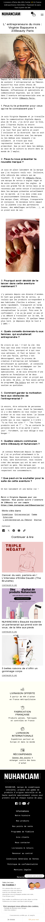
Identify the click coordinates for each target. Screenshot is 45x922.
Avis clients (22, 837)
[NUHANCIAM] (13, 14)
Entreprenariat (22, 514)
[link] (16, 803)
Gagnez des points (21, 757)
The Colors (20, 382)
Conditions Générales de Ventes (22, 859)
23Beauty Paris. (27, 98)
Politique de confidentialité (22, 864)
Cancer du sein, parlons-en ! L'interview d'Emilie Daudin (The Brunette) (21, 578)
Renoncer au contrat (22, 853)
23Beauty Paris (33, 178)
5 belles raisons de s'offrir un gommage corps (20, 669)
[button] (42, 15)
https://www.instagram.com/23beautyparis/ (22, 505)
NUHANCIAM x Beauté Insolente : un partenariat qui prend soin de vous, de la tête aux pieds (22, 625)
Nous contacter (22, 842)
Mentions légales (22, 869)
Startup (38, 519)
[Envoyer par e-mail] (19, 530)
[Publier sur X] (8, 530)
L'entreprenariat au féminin (17, 519)
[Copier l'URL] (24, 530)
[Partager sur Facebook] (3, 530)
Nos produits (22, 821)
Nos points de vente (22, 826)
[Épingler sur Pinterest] (13, 530)
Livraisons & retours (22, 848)
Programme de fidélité (22, 831)
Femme (34, 514)
